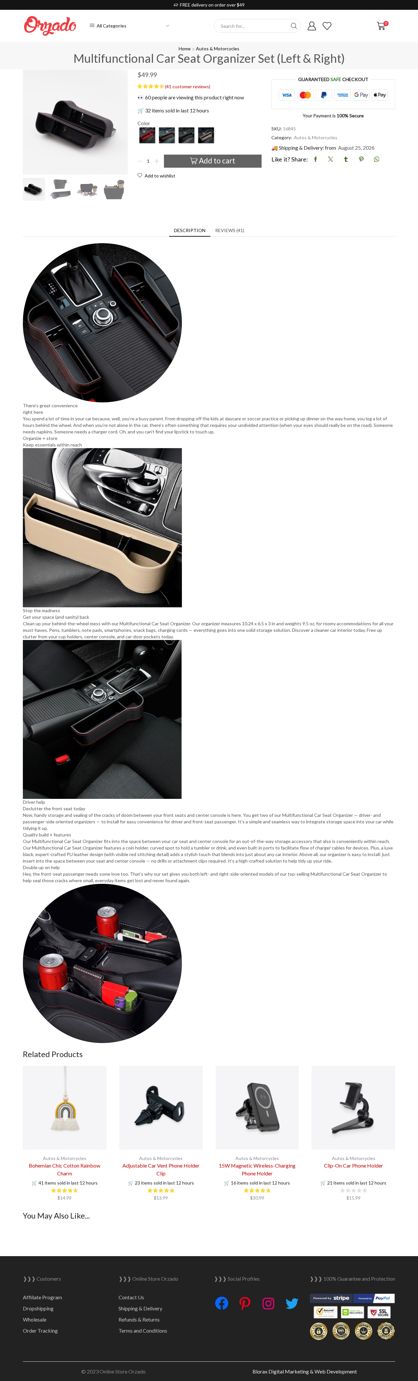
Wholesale (34, 1319)
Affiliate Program (42, 1297)
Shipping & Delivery (140, 1308)
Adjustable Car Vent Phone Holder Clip (161, 1169)
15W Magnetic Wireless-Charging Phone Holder (257, 1169)
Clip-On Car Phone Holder (353, 1165)
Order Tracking (40, 1330)
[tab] (189, 230)
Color (143, 123)
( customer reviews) (187, 86)
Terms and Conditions (143, 1330)
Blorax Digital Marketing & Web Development (304, 1371)
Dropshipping (38, 1308)
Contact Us (131, 1297)
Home (185, 48)
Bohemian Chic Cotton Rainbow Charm (64, 1169)
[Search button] (293, 25)
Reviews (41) (229, 230)
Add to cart (217, 160)
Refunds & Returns (139, 1319)
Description (189, 230)
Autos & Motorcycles (217, 48)
